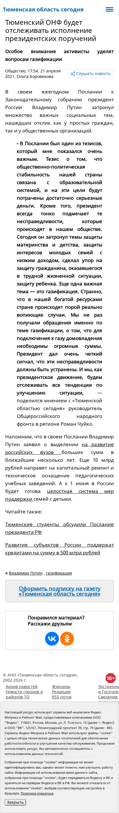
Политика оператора (37, 793)
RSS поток (62, 697)
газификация (59, 573)
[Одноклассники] (67, 639)
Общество (15, 71)
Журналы (61, 686)
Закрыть (15, 802)
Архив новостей (22, 686)
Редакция (61, 691)
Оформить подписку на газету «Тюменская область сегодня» (60, 591)
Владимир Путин (25, 573)
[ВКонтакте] (52, 639)
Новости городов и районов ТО (24, 694)
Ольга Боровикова (35, 76)
